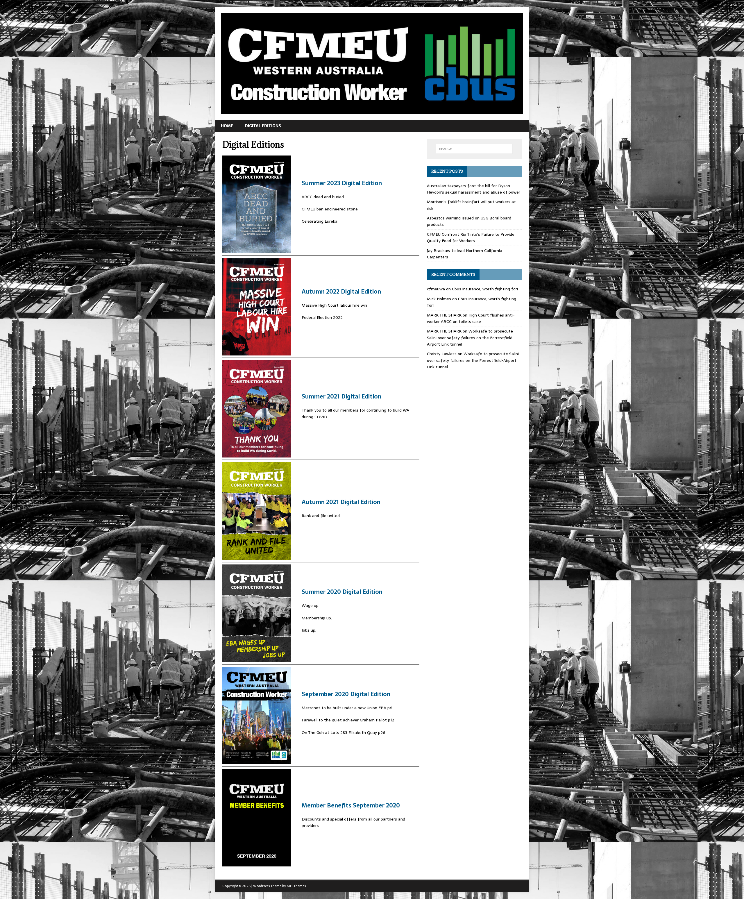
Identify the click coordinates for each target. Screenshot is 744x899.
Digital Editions (263, 126)
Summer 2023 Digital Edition (342, 183)
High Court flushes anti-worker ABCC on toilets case (471, 318)
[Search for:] (474, 149)
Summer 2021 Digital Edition (341, 396)
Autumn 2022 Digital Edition (341, 291)
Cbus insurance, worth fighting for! (485, 289)
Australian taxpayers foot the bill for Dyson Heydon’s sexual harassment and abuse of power (473, 189)
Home (227, 126)
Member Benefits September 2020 (351, 805)
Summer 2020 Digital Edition (342, 591)
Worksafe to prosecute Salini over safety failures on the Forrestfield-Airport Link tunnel (470, 337)
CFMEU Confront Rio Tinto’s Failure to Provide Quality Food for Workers (470, 237)
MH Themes (296, 886)
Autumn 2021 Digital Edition (341, 502)
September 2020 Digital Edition (346, 694)
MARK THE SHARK (444, 315)
